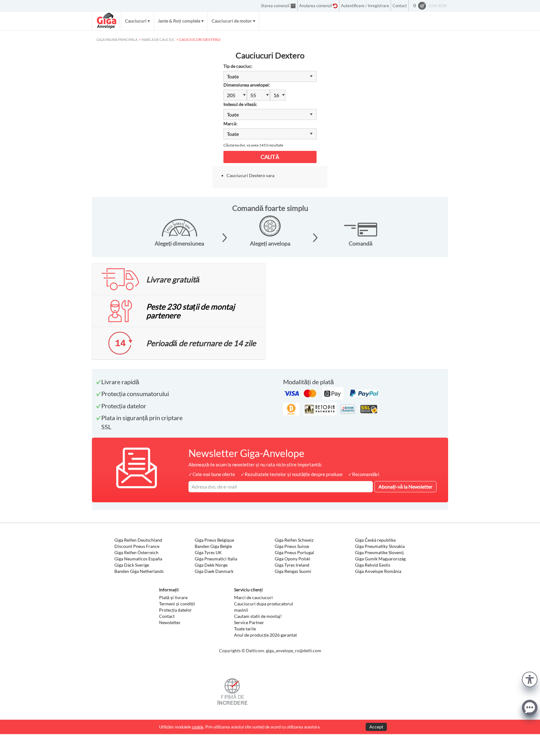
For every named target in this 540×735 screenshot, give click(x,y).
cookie (197, 726)
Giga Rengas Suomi (293, 571)
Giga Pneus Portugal (294, 552)
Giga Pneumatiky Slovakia (380, 546)
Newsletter (170, 622)
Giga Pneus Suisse (292, 546)
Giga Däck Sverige (131, 565)
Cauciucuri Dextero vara (250, 175)
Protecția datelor (175, 610)
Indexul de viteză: (240, 104)
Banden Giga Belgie (213, 546)
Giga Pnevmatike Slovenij (379, 552)
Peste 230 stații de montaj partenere (190, 311)
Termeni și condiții (177, 603)
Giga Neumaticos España (138, 558)
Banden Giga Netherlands (139, 571)
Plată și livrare (173, 597)
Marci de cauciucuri (253, 597)
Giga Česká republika (375, 540)
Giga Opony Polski (292, 558)
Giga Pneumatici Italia (216, 558)
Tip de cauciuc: (237, 66)
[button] (530, 678)
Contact (167, 616)
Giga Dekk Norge (211, 565)
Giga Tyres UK (208, 552)
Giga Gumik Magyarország (380, 558)
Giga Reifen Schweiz (294, 540)
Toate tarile (245, 628)
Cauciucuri (136, 20)
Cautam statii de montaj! (258, 616)
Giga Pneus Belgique (214, 540)
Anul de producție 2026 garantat (265, 635)
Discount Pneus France (136, 546)
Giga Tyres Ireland (292, 565)
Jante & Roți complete (179, 20)
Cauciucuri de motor (232, 20)
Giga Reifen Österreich (136, 552)
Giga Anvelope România (378, 571)
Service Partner (249, 622)
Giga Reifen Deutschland (138, 540)
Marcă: (230, 123)
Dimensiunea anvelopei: (246, 84)
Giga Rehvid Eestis (372, 565)
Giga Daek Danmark (214, 571)
